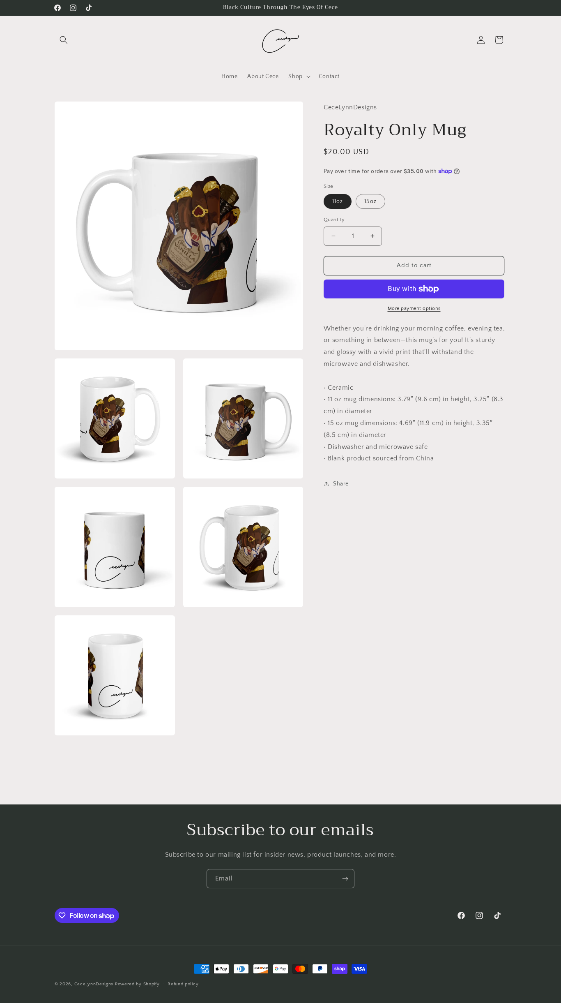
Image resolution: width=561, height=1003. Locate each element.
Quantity (334, 219)
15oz (370, 201)
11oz (337, 201)
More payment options (414, 308)
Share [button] (341, 484)
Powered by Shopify (137, 984)
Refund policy (183, 984)
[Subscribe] (345, 878)
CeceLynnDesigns (94, 984)
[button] (64, 40)
